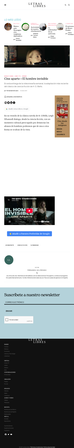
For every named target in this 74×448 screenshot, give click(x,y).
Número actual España (10, 412)
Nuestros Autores (8, 428)
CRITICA (6, 360)
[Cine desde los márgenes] (62, 112)
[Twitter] (8, 102)
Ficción (6, 384)
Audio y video (8, 76)
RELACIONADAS (19, 284)
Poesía (6, 381)
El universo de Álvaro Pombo (70, 28)
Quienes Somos (8, 426)
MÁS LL (6, 416)
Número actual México (10, 409)
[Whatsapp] (14, 102)
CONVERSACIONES (10, 372)
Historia (6, 391)
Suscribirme (7, 421)
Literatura (69, 23)
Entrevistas (7, 374)
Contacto (6, 430)
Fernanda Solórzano (37, 270)
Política (16, 23)
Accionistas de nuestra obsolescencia (36, 29)
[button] (6, 4)
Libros (5, 365)
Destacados (7, 414)
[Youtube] (11, 434)
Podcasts (6, 402)
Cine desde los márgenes (62, 123)
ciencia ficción (22, 245)
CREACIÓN (7, 379)
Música (6, 367)
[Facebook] (5, 102)
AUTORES (51, 284)
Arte (5, 370)
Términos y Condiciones (36, 447)
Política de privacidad (49, 447)
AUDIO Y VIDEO (8, 398)
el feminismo (35, 245)
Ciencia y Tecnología (35, 24)
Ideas (5, 393)
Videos (24, 76)
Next (67, 116)
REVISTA (7, 407)
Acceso (6, 419)
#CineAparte (9, 245)
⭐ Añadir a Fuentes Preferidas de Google (29, 234)
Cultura (6, 347)
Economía (7, 351)
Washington (52, 25)
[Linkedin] (11, 102)
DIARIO (6, 344)
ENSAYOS (7, 388)
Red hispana (52, 23)
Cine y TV (18, 76)
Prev (57, 116)
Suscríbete (61, 134)
